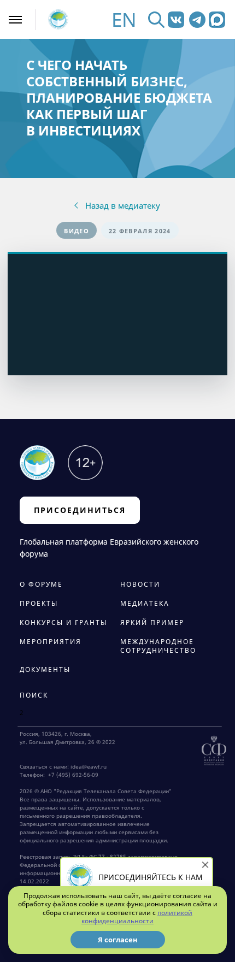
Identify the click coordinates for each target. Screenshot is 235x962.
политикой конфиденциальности (136, 917)
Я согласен (118, 940)
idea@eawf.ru (88, 766)
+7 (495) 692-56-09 (71, 774)
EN (124, 19)
